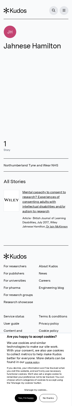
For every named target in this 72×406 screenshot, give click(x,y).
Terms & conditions (53, 316)
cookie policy (32, 362)
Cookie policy (48, 331)
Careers (44, 280)
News (43, 273)
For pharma (12, 288)
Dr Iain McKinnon (57, 226)
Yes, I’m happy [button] (25, 398)
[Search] (53, 10)
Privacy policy (49, 323)
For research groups (18, 295)
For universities (15, 280)
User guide (11, 323)
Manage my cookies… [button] (36, 389)
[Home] (15, 10)
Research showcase (18, 302)
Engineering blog (51, 288)
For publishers (14, 273)
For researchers (15, 266)
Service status (14, 316)
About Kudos (48, 266)
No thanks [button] (48, 398)
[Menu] (64, 10)
